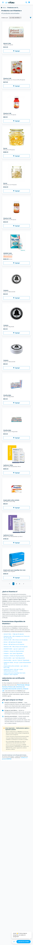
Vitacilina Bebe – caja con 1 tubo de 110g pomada (16, 660)
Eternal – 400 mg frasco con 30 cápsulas (14, 644)
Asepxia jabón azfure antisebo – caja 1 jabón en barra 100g (16, 666)
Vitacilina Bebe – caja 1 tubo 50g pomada (14, 658)
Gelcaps (27, 685)
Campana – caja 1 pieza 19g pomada (13, 653)
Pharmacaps (20, 685)
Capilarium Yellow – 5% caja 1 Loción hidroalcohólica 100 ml (17, 663)
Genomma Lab (20, 687)
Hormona (5, 687)
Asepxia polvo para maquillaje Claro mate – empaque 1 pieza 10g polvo (15, 673)
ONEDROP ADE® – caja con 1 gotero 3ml (14, 649)
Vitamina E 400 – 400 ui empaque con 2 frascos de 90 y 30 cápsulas (16, 637)
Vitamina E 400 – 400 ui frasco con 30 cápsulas (16, 640)
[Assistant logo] (14, 941)
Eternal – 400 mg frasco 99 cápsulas (13, 642)
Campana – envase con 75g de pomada (14, 655)
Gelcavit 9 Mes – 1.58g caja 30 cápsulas (14, 634)
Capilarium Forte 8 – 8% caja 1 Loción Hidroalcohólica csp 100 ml (13, 670)
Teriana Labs (12, 687)
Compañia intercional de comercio (12, 689)
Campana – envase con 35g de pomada (14, 651)
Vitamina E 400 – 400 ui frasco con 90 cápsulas (16, 646)
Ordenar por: (4, 17)
